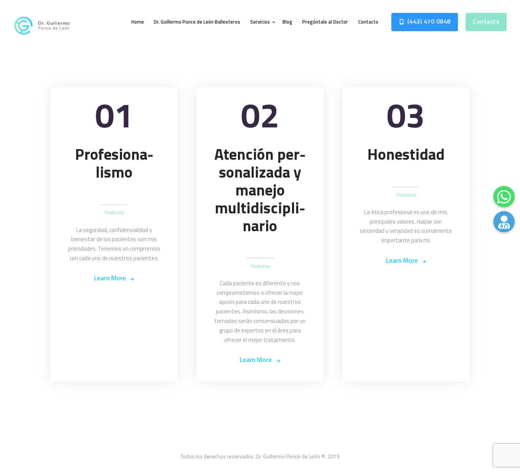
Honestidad (406, 154)
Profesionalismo (114, 163)
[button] (504, 221)
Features (114, 212)
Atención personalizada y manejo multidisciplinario (260, 189)
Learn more (110, 278)
